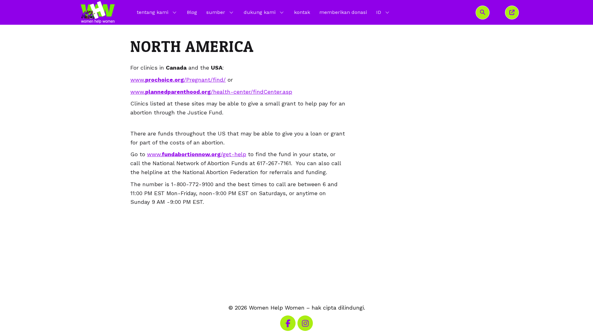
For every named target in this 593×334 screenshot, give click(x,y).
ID (383, 12)
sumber (215, 12)
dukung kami (259, 12)
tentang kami (152, 12)
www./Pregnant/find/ (178, 79)
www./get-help (196, 154)
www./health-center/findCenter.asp (211, 91)
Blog (192, 12)
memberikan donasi (343, 12)
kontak (302, 12)
